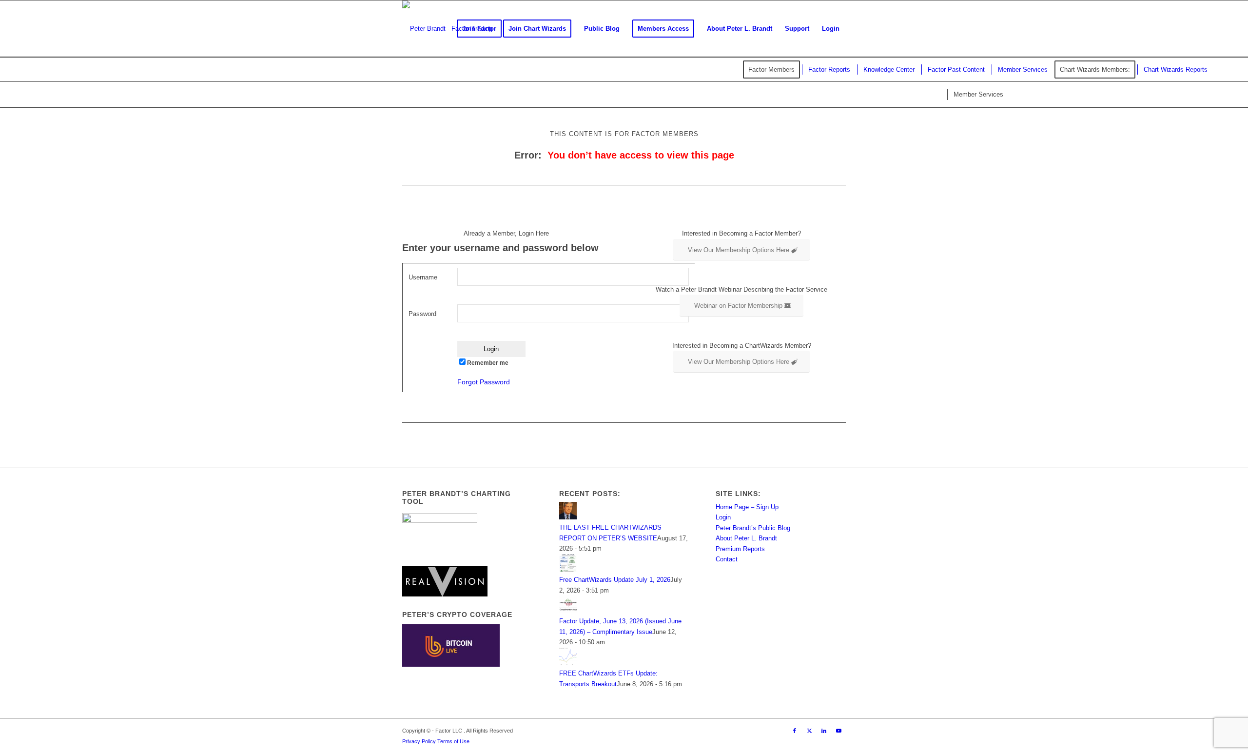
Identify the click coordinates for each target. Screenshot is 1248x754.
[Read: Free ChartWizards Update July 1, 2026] (568, 569)
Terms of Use (453, 741)
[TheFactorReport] (447, 28)
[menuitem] (479, 28)
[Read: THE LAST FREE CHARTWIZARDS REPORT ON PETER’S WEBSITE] (568, 517)
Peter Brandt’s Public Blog (753, 528)
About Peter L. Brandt (746, 538)
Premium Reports (740, 549)
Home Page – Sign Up (747, 507)
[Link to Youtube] (838, 730)
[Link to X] (809, 730)
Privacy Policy (419, 741)
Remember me (487, 362)
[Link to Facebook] (794, 730)
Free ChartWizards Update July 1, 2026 (614, 579)
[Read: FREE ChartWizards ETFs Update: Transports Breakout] (568, 663)
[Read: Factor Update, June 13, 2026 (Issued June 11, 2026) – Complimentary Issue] (568, 611)
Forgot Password (483, 382)
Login (723, 517)
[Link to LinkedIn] (824, 730)
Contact (727, 559)
